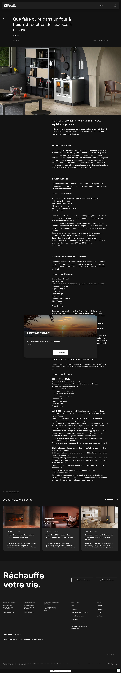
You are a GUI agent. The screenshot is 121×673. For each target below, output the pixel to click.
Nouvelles (74, 619)
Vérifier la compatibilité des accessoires (79, 627)
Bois (72, 605)
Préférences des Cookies (97, 664)
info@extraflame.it (28, 612)
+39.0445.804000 (8, 611)
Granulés (74, 609)
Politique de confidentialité (83, 664)
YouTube (100, 616)
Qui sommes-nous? (77, 623)
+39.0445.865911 (28, 611)
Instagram (100, 609)
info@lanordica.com (8, 612)
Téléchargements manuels (79, 612)
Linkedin (106, 40)
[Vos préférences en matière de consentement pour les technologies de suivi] (118, 670)
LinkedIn (99, 612)
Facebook (100, 40)
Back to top (111, 654)
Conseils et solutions (77, 616)
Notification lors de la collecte (60, 671)
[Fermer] (92, 319)
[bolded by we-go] (112, 664)
